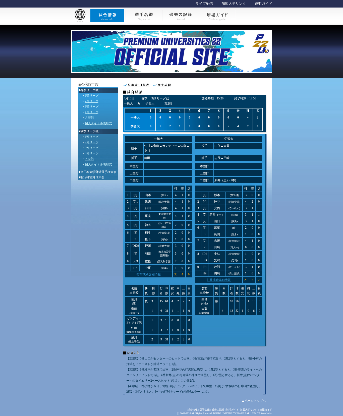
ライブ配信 (204, 4)
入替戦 (89, 118)
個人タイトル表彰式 (98, 123)
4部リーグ (91, 112)
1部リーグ (91, 95)
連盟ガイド (263, 4)
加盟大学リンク (233, 4)
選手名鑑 (205, 409)
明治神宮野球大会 (92, 177)
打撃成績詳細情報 (149, 274)
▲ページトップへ (254, 400)
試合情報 (193, 409)
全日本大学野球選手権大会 (98, 172)
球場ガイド (232, 409)
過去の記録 (218, 409)
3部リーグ (91, 106)
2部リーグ (91, 101)
